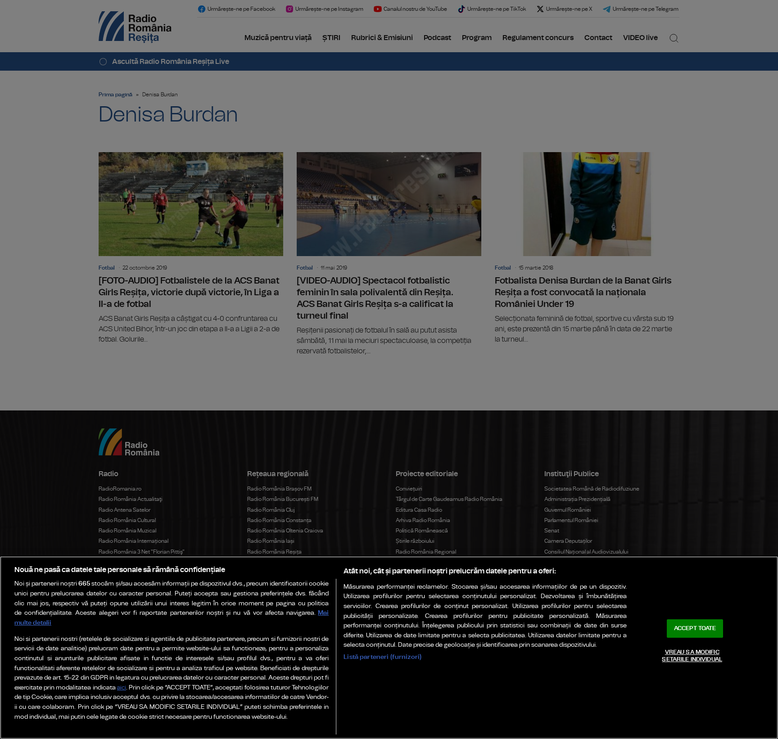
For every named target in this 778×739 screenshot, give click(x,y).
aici (121, 688)
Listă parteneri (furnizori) (382, 656)
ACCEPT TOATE (695, 628)
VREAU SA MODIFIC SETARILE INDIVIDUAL (692, 655)
